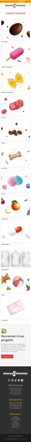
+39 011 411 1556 (16, 392)
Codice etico (15, 425)
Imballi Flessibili (15, 418)
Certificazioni (15, 423)
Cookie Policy (19, 436)
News (15, 421)
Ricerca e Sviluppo (15, 420)
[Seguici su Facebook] (9, 380)
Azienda (15, 417)
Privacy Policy (11, 436)
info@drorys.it (17, 394)
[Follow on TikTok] (15, 380)
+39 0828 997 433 (16, 405)
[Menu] (29, 5)
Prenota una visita (15, 424)
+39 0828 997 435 (17, 407)
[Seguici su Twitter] (19, 380)
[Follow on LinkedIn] (22, 380)
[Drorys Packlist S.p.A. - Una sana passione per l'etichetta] (15, 5)
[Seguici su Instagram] (12, 380)
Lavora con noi (15, 427)
